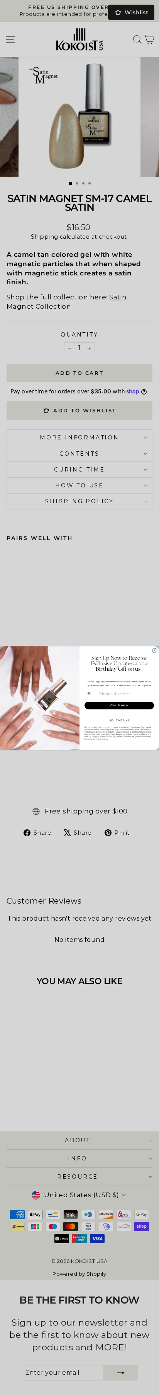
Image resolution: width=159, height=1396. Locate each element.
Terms (104, 739)
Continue (119, 705)
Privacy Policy (92, 739)
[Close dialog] (154, 650)
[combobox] (91, 693)
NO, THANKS (119, 720)
